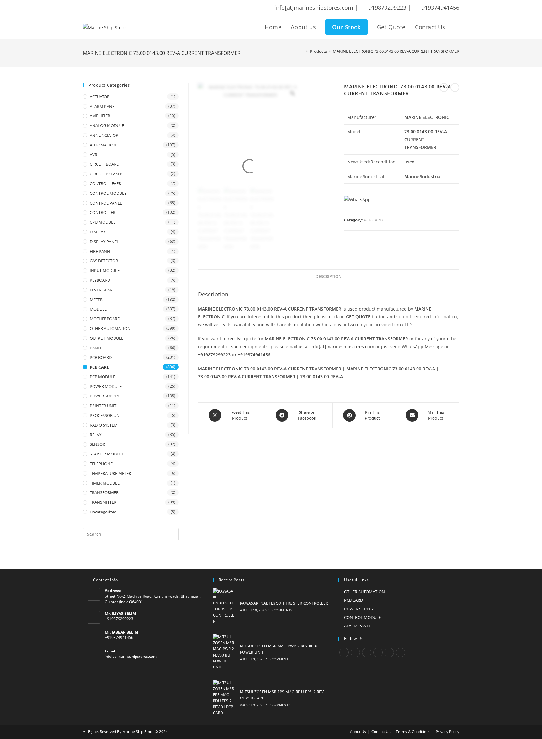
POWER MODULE (106, 386)
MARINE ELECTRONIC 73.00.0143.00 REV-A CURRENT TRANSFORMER (396, 51)
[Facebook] (355, 652)
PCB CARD (373, 220)
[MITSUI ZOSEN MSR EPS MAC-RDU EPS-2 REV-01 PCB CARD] (224, 698)
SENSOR (97, 444)
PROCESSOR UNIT (106, 415)
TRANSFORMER (104, 492)
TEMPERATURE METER (110, 473)
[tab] (328, 277)
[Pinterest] (389, 652)
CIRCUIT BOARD (104, 164)
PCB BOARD (101, 357)
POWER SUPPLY (104, 396)
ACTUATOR (99, 96)
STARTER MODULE (107, 454)
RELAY (95, 435)
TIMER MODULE (105, 483)
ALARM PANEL (103, 106)
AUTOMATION (103, 145)
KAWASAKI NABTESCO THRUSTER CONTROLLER (284, 603)
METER (96, 299)
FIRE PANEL (100, 251)
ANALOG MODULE (107, 125)
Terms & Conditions (413, 731)
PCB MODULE (102, 377)
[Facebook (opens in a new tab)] (93, 7)
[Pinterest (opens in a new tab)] (101, 7)
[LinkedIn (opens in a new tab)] (118, 7)
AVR (93, 154)
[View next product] (454, 87)
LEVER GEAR (101, 290)
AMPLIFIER (100, 116)
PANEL (96, 348)
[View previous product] (443, 87)
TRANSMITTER (103, 502)
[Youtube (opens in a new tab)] (126, 7)
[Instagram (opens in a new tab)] (109, 7)
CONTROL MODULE (108, 193)
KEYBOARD (100, 280)
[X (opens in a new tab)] (86, 7)
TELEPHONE (101, 463)
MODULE (98, 309)
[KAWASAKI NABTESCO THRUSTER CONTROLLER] (224, 606)
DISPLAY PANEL (104, 241)
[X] (344, 652)
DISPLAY (97, 232)
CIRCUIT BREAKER (106, 174)
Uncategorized (103, 512)
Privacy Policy (447, 731)
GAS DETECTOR (104, 260)
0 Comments (281, 610)
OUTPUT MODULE (106, 338)
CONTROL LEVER (105, 183)
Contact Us (381, 731)
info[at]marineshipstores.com (131, 656)
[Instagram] (366, 652)
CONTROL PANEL (106, 203)
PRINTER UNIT (103, 405)
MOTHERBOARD (105, 319)
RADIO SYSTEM (104, 425)
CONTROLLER (102, 212)
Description (329, 276)
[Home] (302, 51)
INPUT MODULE (105, 270)
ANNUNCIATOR (104, 135)
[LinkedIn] (378, 652)
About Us (358, 731)
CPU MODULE (102, 222)
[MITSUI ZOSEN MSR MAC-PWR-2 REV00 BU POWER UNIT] (224, 652)
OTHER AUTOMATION (110, 328)
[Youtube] (400, 652)
